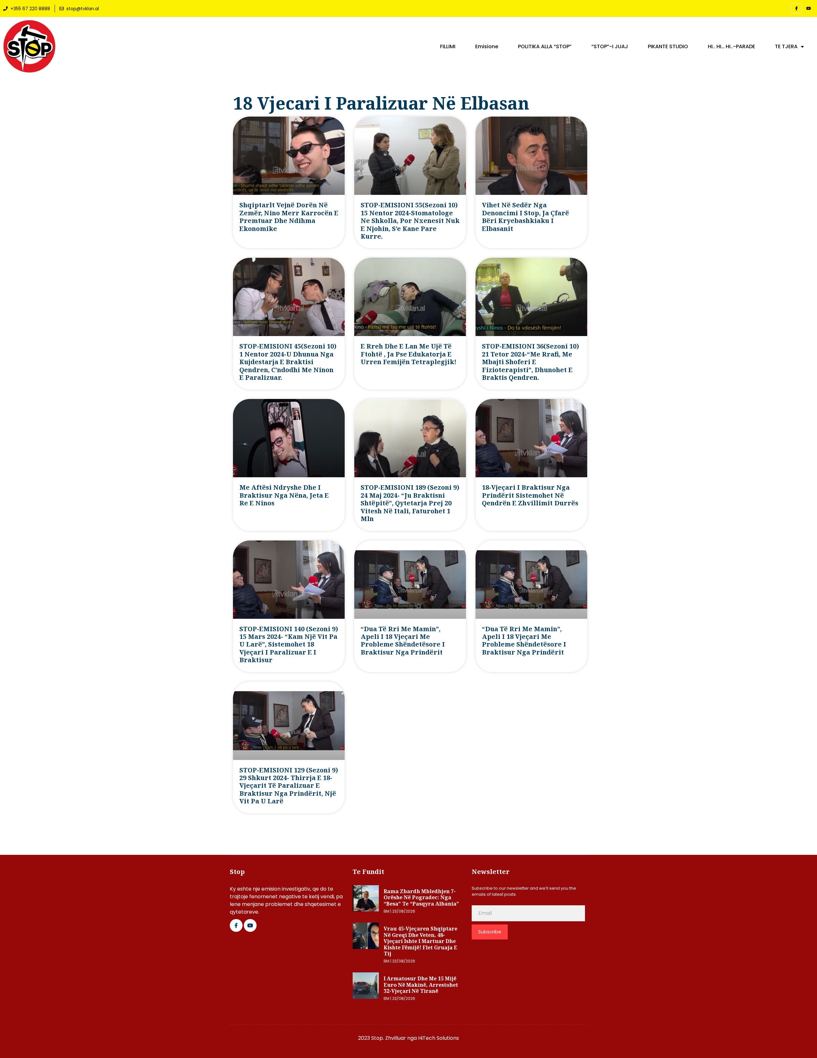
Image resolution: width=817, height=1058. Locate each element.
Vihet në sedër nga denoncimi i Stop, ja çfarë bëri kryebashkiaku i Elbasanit (525, 217)
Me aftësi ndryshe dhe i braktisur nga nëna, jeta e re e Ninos (284, 495)
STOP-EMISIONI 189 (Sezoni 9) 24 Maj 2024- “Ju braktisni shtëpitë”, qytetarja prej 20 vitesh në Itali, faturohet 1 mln (410, 503)
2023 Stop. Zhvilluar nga (388, 1038)
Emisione (486, 46)
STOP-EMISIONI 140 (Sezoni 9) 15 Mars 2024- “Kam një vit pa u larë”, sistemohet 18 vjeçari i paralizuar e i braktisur (288, 644)
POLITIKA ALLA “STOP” (545, 46)
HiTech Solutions (438, 1038)
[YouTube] (808, 9)
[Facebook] (796, 8)
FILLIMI (447, 46)
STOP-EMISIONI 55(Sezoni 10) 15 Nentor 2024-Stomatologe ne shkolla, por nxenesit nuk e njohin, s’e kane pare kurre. (410, 221)
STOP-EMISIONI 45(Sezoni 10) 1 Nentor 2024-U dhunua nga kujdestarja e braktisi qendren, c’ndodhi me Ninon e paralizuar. (287, 362)
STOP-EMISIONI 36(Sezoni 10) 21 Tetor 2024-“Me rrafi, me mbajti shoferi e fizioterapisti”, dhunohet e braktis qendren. (530, 362)
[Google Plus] (250, 925)
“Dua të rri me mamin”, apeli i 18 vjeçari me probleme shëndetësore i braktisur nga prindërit (403, 640)
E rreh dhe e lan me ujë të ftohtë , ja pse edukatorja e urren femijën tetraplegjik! (408, 354)
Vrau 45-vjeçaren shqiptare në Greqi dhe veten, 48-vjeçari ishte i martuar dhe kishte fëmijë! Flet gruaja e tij (420, 941)
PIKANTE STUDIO (668, 46)
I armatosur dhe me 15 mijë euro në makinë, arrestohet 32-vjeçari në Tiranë (421, 984)
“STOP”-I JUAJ (609, 46)
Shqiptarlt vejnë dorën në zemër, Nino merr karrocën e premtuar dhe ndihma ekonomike (288, 217)
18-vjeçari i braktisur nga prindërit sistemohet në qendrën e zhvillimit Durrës (530, 495)
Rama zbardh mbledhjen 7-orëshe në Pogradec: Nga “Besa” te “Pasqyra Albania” (421, 897)
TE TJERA (786, 46)
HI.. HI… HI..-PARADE (731, 46)
